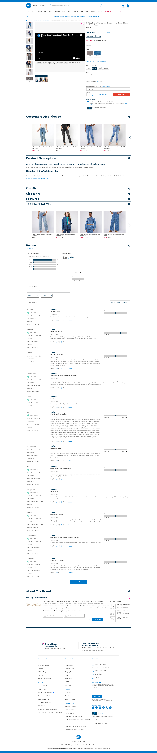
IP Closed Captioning (44, 702)
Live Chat (98, 674)
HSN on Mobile (69, 665)
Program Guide (69, 668)
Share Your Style (70, 699)
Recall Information (70, 706)
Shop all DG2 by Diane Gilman (93, 29)
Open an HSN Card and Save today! (102, 716)
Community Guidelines (45, 696)
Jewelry (70, 11)
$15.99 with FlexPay (106, 86)
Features (32, 199)
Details (31, 188)
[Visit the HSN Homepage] (29, 8)
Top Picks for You (39, 204)
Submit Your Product (44, 678)
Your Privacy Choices (44, 692)
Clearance (108, 11)
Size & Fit (33, 194)
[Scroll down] (29, 81)
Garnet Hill (84, 745)
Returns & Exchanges (44, 686)
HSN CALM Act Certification (73, 716)
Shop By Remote (70, 672)
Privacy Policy (42, 689)
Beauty (64, 11)
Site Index (68, 685)
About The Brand (38, 591)
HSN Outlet (68, 678)
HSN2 (66, 675)
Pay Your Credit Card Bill (99, 723)
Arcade (67, 696)
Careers (40, 668)
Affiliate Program (43, 672)
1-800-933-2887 (100, 670)
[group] (96, 40)
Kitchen (76, 11)
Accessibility (42, 705)
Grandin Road (92, 745)
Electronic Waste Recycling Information (50, 712)
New (98, 11)
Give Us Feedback (70, 710)
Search (99, 5)
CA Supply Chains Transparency (47, 709)
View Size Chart (90, 61)
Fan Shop (92, 11)
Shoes (45, 11)
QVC (62, 745)
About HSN (41, 662)
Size (87, 72)
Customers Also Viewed (43, 116)
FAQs (97, 678)
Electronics (57, 11)
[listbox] (108, 89)
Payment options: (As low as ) (98, 86)
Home (50, 11)
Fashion (40, 11)
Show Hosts (41, 675)
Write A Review (106, 32)
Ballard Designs (69, 745)
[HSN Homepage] (26, 20)
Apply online (94, 108)
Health (81, 11)
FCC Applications (70, 713)
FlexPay (90, 43)
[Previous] (28, 17)
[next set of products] (129, 137)
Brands (67, 662)
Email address (95, 688)
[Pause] (129, 17)
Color (87, 49)
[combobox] (75, 5)
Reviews (32, 245)
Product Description (41, 158)
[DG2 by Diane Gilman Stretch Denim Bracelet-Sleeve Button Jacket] (60, 47)
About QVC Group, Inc (45, 665)
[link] (127, 6)
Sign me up (97, 696)
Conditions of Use (43, 699)
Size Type (88, 65)
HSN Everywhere (70, 682)
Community (68, 692)
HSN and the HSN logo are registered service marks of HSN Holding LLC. (78, 748)
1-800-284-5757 (100, 665)
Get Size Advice (101, 61)
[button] (113, 6)
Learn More (95, 720)
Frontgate (77, 745)
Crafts (86, 11)
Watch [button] (35, 5)
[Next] (128, 17)
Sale (102, 11)
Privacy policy (88, 619)
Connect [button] (42, 5)
